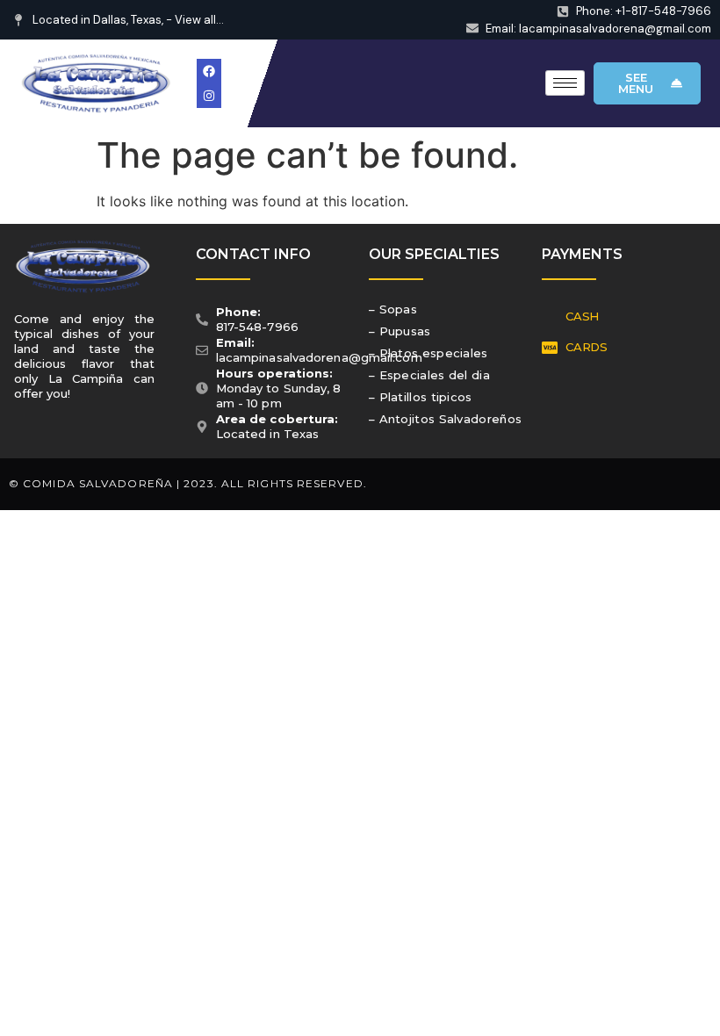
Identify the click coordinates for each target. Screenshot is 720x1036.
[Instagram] (209, 95)
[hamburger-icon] (565, 83)
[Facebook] (209, 71)
